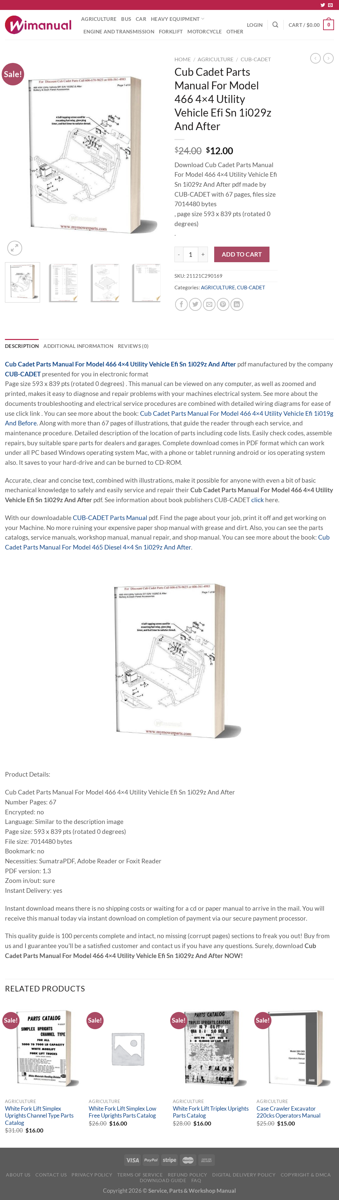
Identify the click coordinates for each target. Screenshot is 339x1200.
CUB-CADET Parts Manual (110, 517)
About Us (18, 1174)
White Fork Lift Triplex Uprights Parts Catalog (211, 1112)
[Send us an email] (330, 5)
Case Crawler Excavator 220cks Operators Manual (288, 1112)
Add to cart (242, 254)
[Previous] (17, 155)
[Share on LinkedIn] (236, 304)
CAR (141, 19)
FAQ (196, 1180)
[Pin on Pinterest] (223, 304)
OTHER (235, 31)
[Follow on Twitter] (322, 5)
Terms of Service (140, 1174)
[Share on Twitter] (195, 304)
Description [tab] (22, 346)
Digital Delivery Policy (243, 1174)
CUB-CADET (256, 59)
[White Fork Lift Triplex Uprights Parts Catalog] (211, 1048)
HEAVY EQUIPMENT (175, 19)
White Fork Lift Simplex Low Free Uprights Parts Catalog (122, 1112)
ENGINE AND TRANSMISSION (118, 31)
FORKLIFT (171, 31)
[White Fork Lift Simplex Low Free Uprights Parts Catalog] (127, 1048)
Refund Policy (187, 1174)
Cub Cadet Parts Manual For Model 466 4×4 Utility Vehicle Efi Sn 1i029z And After (120, 364)
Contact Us (51, 1174)
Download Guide (163, 1180)
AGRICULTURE (99, 19)
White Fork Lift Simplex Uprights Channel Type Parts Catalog (39, 1115)
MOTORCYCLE (204, 31)
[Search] (275, 24)
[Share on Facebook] (181, 304)
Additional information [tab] (78, 346)
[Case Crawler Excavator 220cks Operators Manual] (295, 1048)
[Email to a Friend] (209, 304)
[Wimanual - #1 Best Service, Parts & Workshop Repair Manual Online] (38, 25)
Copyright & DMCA (306, 1174)
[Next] (153, 155)
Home (182, 59)
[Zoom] (14, 248)
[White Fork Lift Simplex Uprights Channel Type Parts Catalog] (43, 1048)
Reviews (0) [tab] (133, 346)
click (257, 500)
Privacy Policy (92, 1174)
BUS (126, 19)
